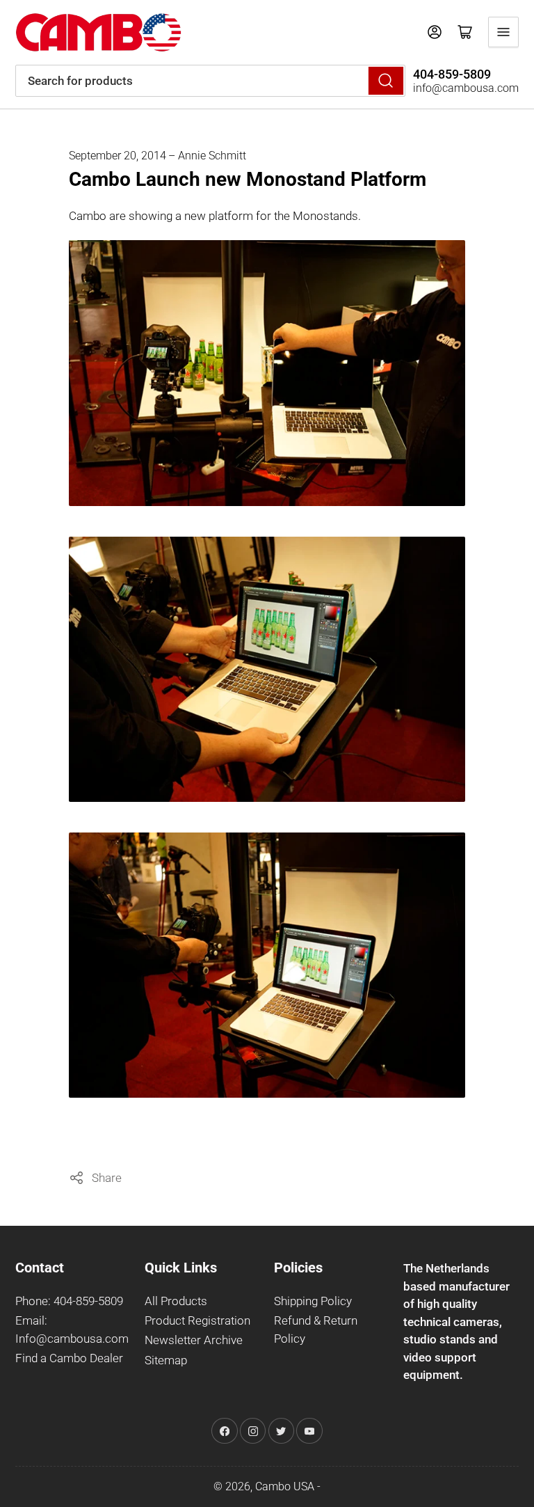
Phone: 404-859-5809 (69, 1301)
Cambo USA (284, 1486)
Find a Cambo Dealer (69, 1358)
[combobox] (210, 81)
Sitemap (166, 1360)
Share (107, 1178)
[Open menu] (503, 32)
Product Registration (197, 1320)
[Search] (386, 81)
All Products (176, 1301)
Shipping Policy (313, 1301)
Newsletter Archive (194, 1340)
